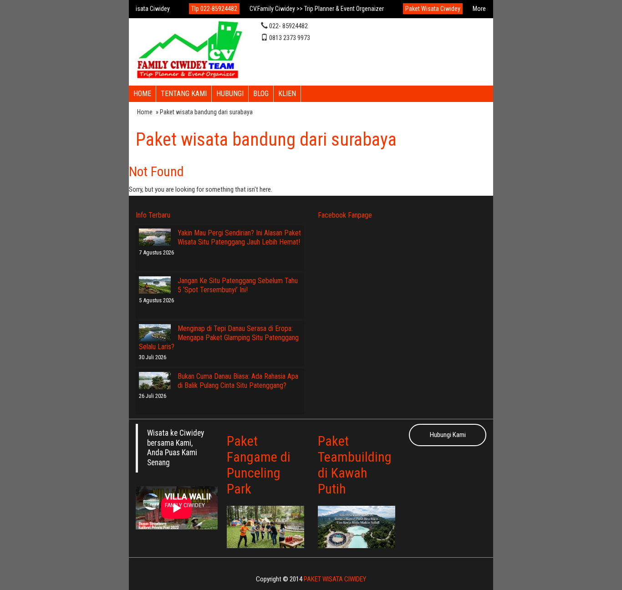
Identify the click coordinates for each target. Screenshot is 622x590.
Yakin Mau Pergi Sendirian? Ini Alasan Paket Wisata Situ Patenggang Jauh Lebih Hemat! (239, 237)
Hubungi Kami (448, 435)
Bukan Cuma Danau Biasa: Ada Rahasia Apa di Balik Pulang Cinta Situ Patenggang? (238, 381)
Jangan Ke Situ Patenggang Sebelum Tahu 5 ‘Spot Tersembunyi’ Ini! (238, 285)
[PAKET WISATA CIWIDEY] (190, 51)
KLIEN (287, 93)
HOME (142, 93)
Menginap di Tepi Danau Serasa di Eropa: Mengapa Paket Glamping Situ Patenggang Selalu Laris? (219, 337)
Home (145, 112)
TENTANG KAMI (184, 93)
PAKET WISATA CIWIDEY (335, 579)
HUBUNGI (230, 93)
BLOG (261, 93)
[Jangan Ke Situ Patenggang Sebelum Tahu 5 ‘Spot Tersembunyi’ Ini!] (155, 285)
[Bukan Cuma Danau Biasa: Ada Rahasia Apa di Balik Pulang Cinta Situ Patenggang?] (155, 380)
